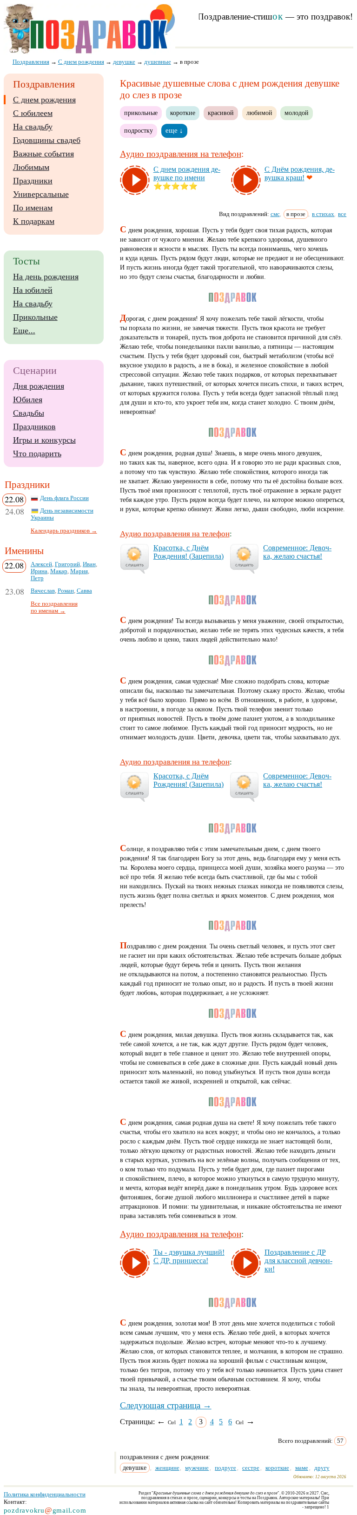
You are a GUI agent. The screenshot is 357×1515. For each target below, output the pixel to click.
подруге (225, 1467)
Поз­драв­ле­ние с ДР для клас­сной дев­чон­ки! (298, 1260)
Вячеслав (43, 591)
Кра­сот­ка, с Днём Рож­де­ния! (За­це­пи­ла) (188, 552)
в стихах (323, 213)
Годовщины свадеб (46, 140)
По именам (33, 207)
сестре (250, 1467)
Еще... (24, 330)
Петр (37, 578)
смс (275, 213)
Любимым (31, 167)
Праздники (33, 180)
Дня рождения (38, 386)
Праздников (34, 426)
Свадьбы (28, 413)
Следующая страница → (166, 1405)
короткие (182, 112)
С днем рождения (44, 99)
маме (301, 1467)
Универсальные (41, 194)
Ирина (39, 571)
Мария (79, 571)
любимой (259, 112)
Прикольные (35, 317)
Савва (84, 591)
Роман (66, 591)
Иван (89, 564)
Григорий (67, 564)
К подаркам (33, 221)
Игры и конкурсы (44, 440)
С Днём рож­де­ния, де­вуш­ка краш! (299, 173)
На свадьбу (33, 126)
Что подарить (37, 453)
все (342, 213)
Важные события (43, 153)
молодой (296, 112)
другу (322, 1467)
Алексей (41, 564)
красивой (221, 112)
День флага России (64, 498)
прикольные (141, 112)
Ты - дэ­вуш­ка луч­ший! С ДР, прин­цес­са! (189, 1256)
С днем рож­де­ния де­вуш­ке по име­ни (186, 173)
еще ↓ (174, 130)
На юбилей (33, 290)
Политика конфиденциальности (45, 1494)
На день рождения (46, 276)
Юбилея (27, 399)
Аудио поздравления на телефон (180, 154)
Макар (58, 571)
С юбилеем (33, 113)
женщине (167, 1467)
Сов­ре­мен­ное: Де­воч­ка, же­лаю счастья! (297, 552)
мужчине (197, 1467)
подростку (138, 130)
